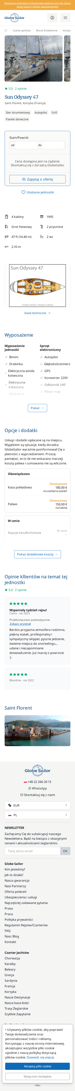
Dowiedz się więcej (40, 1057)
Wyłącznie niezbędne (37, 1076)
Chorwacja (12, 958)
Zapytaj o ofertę (40, 179)
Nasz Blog (12, 936)
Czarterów (40, 925)
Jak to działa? (14, 875)
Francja (10, 986)
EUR (16, 805)
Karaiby (10, 964)
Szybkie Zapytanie (18, 1014)
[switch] (37, 192)
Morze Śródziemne (47, 30)
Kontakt (10, 942)
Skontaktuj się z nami (39, 795)
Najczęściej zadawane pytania (26, 903)
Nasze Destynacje (17, 997)
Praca (9, 914)
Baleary (10, 969)
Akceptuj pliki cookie (37, 1066)
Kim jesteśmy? (15, 869)
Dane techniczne (35, 313)
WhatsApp (39, 788)
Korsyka (67, 30)
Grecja (9, 975)
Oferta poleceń (16, 892)
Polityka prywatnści (19, 919)
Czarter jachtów (22, 30)
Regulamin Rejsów (18, 925)
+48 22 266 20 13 (39, 782)
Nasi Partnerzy (15, 886)
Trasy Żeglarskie (16, 1008)
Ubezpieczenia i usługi (21, 897)
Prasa (9, 908)
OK (65, 851)
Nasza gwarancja (17, 880)
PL (15, 815)
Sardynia (11, 980)
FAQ (8, 931)
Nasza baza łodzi (17, 1003)
